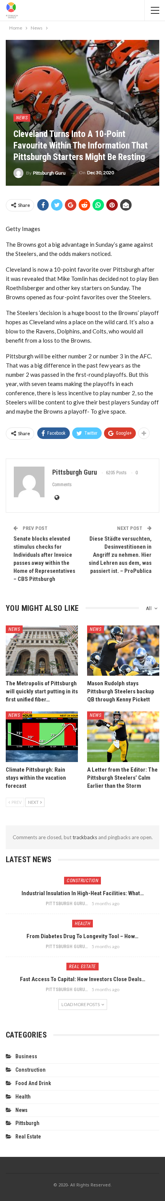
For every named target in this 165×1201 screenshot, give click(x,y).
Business (26, 1056)
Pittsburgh (27, 1123)
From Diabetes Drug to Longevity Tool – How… (82, 936)
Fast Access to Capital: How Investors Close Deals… (82, 979)
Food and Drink (33, 1083)
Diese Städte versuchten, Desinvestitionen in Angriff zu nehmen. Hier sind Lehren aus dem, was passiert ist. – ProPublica (120, 554)
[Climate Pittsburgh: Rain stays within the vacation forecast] (42, 736)
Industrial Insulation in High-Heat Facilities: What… (82, 893)
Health (82, 923)
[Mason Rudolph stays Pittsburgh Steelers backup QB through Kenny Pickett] (123, 650)
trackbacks (85, 837)
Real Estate (82, 966)
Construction (82, 880)
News (22, 117)
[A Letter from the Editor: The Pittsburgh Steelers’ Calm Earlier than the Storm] (123, 736)
